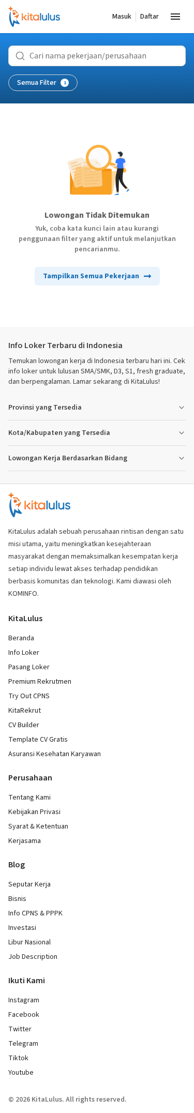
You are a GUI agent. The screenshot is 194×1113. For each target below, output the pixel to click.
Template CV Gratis (38, 739)
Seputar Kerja (29, 884)
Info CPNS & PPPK (35, 913)
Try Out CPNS (29, 696)
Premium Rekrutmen (39, 681)
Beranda (21, 638)
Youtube (21, 1072)
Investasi (22, 928)
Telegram (23, 1044)
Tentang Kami (29, 797)
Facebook (23, 1015)
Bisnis (17, 899)
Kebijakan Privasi (34, 812)
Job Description (32, 957)
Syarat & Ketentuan (38, 826)
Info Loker (23, 653)
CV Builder (23, 725)
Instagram (23, 1000)
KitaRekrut (24, 710)
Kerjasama (24, 841)
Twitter (20, 1029)
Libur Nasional (29, 942)
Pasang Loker (29, 667)
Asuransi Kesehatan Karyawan (54, 754)
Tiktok (18, 1058)
